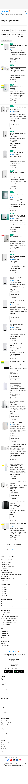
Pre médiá (3, 687)
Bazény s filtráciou (5, 580)
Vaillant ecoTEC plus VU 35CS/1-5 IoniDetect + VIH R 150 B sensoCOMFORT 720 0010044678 (17, 465)
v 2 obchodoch (13, 79)
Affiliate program (4, 733)
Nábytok (3, 643)
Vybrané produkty (6, 610)
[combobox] (14, 14)
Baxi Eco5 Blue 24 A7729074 (16, 153)
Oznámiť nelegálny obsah (6, 693)
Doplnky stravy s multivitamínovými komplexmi (11, 574)
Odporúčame (4, 629)
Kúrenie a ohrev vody (21, 18)
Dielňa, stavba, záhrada (11, 18)
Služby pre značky (5, 729)
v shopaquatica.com (14, 315)
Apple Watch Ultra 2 (5, 635)
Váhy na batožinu (5, 570)
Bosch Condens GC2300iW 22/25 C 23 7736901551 (18, 133)
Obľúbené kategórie (6, 560)
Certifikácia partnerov (6, 749)
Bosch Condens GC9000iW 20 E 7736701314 (17, 401)
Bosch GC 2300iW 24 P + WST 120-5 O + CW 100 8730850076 (18, 67)
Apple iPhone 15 (4, 631)
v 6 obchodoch (13, 100)
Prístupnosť (3, 695)
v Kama (11, 413)
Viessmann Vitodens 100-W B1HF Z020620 (17, 301)
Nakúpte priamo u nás (6, 707)
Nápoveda (3, 737)
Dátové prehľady (5, 731)
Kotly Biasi (3, 591)
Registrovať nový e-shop (6, 723)
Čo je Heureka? (4, 679)
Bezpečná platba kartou (6, 713)
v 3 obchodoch (13, 165)
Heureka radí (4, 705)
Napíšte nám (14, 661)
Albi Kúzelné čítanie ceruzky (7, 578)
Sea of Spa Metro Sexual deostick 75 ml (9, 616)
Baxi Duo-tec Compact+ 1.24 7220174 (16, 278)
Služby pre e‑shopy (5, 725)
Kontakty (3, 681)
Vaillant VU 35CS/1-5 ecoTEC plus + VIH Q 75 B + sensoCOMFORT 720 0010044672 (18, 525)
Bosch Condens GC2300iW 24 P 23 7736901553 (17, 173)
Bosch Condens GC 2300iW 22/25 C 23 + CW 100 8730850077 (18, 108)
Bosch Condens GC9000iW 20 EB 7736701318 (17, 502)
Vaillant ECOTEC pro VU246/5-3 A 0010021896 (17, 194)
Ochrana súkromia (5, 711)
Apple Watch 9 (4, 633)
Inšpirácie (3, 751)
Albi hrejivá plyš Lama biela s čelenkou (9, 618)
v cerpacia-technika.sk (14, 122)
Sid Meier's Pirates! (5, 612)
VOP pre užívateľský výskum (7, 715)
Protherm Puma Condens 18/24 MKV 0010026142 (18, 46)
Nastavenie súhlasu (5, 709)
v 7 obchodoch (13, 59)
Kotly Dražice (4, 589)
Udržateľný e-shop (5, 753)
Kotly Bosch (4, 595)
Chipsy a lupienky (5, 564)
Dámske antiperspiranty (6, 572)
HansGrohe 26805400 (5, 625)
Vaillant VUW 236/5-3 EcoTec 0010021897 (16, 87)
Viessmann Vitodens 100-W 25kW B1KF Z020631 (17, 362)
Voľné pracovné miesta (6, 685)
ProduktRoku (4, 747)
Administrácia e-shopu (6, 721)
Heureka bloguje (4, 689)
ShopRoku (3, 745)
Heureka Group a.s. (16, 764)
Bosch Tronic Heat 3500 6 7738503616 (16, 237)
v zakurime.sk (13, 435)
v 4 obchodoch (13, 208)
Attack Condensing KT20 (15, 383)
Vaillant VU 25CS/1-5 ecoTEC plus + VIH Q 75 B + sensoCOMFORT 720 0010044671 (18, 217)
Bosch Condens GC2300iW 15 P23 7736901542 (17, 256)
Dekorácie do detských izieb (7, 566)
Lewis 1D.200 (4, 614)
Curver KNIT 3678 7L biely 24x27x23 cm (9, 620)
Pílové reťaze (4, 568)
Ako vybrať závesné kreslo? (7, 604)
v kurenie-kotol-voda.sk (15, 291)
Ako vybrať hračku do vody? (7, 606)
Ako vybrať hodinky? (5, 602)
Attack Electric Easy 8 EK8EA (16, 423)
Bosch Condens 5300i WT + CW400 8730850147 (18, 482)
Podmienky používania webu (16, 765)
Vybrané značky (5, 584)
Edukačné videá (4, 735)
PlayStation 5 (4, 637)
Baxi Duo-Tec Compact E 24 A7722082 (16, 344)
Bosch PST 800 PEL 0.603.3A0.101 (8, 623)
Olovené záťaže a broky (6, 562)
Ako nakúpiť (3, 701)
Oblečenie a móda (5, 645)
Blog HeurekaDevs (5, 691)
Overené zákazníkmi (5, 743)
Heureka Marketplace (6, 727)
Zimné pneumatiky (5, 641)
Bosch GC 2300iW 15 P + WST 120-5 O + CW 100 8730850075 (18, 445)
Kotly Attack (4, 593)
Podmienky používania (6, 683)
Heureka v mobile (5, 703)
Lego (2, 639)
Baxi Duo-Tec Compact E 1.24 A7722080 (16, 325)
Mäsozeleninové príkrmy (6, 576)
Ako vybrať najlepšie (6, 599)
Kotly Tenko (4, 587)
